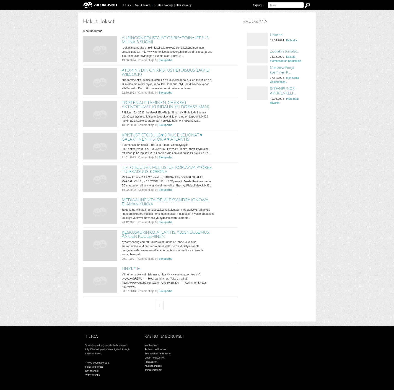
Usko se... (277, 35)
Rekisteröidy (184, 5)
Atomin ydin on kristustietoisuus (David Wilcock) (166, 72)
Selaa (164, 5)
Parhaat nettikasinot (155, 349)
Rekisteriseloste (94, 366)
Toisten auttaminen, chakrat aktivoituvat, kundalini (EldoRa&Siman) (165, 104)
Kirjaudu (257, 5)
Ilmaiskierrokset (153, 370)
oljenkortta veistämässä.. (284, 80)
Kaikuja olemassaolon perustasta (285, 59)
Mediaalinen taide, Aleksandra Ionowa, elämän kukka (165, 202)
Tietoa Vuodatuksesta (97, 362)
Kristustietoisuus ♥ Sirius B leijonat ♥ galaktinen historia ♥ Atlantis (162, 137)
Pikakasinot (151, 361)
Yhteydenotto (92, 375)
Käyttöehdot (91, 370)
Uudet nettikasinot (154, 357)
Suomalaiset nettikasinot (158, 353)
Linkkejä (131, 269)
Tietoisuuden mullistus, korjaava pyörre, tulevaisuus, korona (167, 169)
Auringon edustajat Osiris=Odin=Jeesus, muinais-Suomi (165, 40)
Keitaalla (291, 40)
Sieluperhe (165, 60)
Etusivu (127, 5)
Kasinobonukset (153, 365)
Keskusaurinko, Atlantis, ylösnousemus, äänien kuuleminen (166, 234)
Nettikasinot (142, 5)
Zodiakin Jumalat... (284, 51)
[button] (152, 5)
